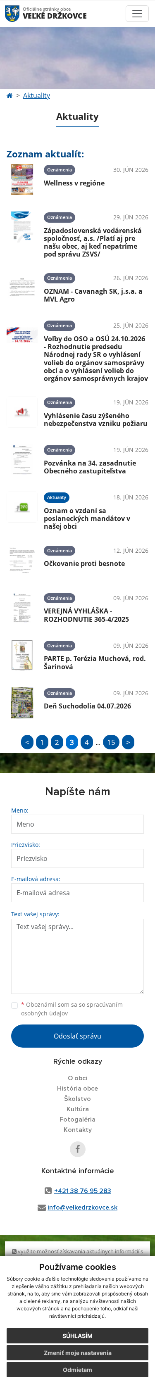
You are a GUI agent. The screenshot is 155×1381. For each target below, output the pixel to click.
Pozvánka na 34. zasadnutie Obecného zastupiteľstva (90, 467)
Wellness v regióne (74, 183)
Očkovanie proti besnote (84, 563)
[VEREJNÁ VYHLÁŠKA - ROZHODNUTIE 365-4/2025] (22, 607)
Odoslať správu (77, 1036)
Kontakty (78, 1130)
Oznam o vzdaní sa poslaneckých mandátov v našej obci (87, 518)
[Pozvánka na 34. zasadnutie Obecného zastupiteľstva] (22, 459)
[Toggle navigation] (137, 13)
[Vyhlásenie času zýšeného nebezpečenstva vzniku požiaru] (22, 412)
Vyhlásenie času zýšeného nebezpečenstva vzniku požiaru (96, 419)
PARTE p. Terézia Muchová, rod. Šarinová (95, 662)
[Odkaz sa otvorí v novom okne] (78, 1149)
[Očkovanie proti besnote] (22, 560)
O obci (77, 1078)
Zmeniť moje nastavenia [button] (78, 1352)
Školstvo (77, 1099)
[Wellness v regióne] (22, 179)
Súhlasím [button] (77, 1335)
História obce (77, 1088)
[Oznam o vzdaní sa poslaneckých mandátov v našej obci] (22, 510)
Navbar (20, 13)
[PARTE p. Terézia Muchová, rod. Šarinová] (22, 655)
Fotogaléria (77, 1119)
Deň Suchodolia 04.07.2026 (87, 706)
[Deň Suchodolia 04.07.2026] (22, 702)
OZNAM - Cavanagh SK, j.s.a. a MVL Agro (93, 295)
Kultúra (78, 1109)
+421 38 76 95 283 (82, 1191)
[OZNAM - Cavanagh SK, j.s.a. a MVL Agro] (22, 287)
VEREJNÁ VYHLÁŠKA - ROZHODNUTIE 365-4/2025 (86, 614)
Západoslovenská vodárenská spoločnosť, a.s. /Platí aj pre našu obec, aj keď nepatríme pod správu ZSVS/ (93, 242)
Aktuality (36, 95)
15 (111, 742)
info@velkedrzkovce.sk (82, 1207)
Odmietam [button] (77, 1369)
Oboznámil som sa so (72, 1009)
